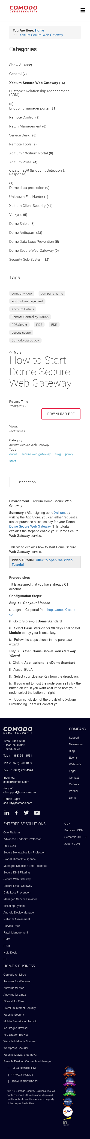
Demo (73, 797)
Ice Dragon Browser (15, 1028)
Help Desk (10, 952)
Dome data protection (26, 188)
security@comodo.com (17, 803)
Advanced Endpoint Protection (22, 839)
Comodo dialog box (25, 340)
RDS (39, 325)
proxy (69, 454)
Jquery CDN (72, 843)
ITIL (5, 959)
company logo (22, 293)
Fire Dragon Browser (16, 1034)
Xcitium (59, 512)
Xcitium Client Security (27, 206)
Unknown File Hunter (26, 197)
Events (73, 757)
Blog (72, 751)
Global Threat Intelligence (19, 859)
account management (27, 301)
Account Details (23, 309)
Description (27, 482)
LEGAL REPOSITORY (24, 1081)
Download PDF (61, 414)
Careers (74, 784)
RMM (6, 939)
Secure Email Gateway (18, 885)
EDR (54, 325)
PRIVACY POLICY (22, 1074)
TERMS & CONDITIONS (22, 1068)
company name (52, 293)
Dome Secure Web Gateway (31, 251)
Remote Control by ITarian (30, 317)
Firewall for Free (13, 1001)
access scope (21, 332)
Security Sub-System (25, 260)
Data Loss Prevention (16, 892)
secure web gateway (36, 454)
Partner (73, 791)
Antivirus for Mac (13, 988)
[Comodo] (23, 10)
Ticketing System (14, 906)
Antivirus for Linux (14, 994)
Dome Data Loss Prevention (31, 242)
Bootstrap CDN (73, 830)
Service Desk (19, 135)
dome (13, 454)
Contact (74, 777)
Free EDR (9, 845)
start (12, 461)
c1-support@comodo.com (19, 792)
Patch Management (25, 126)
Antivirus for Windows (16, 981)
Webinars (75, 764)
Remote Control (21, 117)
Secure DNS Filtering (16, 872)
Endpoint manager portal (29, 108)
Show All (16, 65)
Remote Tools (20, 144)
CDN (67, 823)
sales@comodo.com (16, 781)
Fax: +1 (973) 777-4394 (18, 770)
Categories (23, 49)
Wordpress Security (15, 1048)
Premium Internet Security (19, 1008)
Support (74, 737)
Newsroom (76, 744)
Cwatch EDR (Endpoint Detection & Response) (37, 172)
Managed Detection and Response (25, 865)
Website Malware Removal (20, 1054)
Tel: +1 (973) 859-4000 (17, 763)
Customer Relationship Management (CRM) (39, 93)
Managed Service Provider (20, 899)
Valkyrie (15, 215)
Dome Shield (19, 224)
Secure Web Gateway (17, 879)
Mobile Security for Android (20, 1021)
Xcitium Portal (20, 162)
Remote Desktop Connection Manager (27, 1061)
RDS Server (19, 325)
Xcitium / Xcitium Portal (28, 153)
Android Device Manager (19, 912)
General (15, 74)
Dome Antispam (22, 233)
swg (58, 454)
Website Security (13, 1014)
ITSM (6, 946)
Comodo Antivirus (14, 974)
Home (39, 30)
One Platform (11, 832)
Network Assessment (16, 919)
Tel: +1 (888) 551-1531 (17, 755)
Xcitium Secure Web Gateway (41, 34)
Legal (72, 771)
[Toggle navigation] (83, 10)
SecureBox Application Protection (24, 852)
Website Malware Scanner (19, 1041)
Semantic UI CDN (75, 837)
